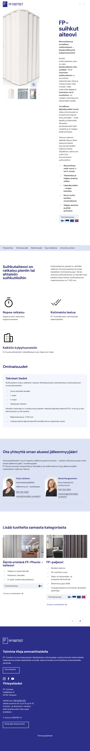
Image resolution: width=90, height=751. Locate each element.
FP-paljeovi (54, 562)
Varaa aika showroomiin (14, 724)
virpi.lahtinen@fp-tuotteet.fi (28, 496)
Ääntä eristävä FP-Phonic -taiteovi (23, 563)
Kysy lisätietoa (51, 248)
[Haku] (79, 4)
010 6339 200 (19, 700)
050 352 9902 (64, 489)
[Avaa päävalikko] (84, 4)
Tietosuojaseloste (44, 735)
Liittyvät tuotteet (67, 248)
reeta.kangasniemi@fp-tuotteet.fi (68, 495)
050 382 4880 (22, 492)
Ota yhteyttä (10, 669)
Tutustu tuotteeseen (12, 593)
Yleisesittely (8, 248)
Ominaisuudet (22, 248)
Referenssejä (36, 248)
